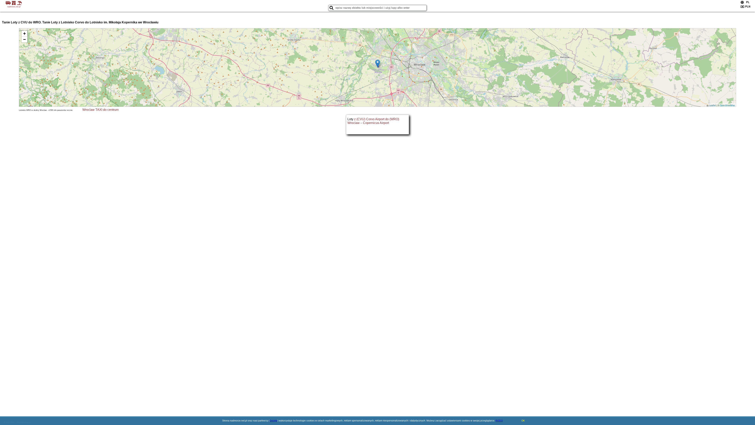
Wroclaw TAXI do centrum (100, 109)
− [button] (24, 39)
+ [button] (24, 33)
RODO (499, 420)
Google (273, 420)
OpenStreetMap (727, 105)
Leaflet (712, 105)
